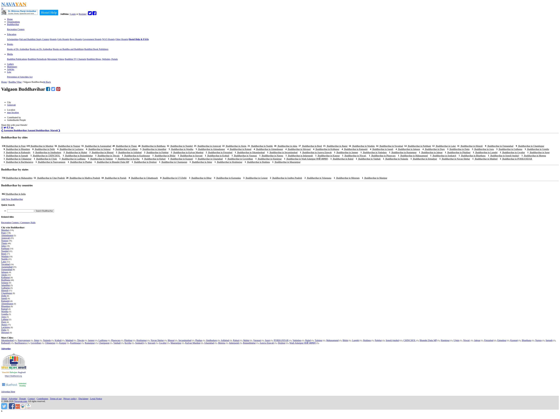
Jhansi (4, 324)
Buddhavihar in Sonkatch (443, 155)
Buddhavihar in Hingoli (470, 146)
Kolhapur (5, 277)
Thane (4, 243)
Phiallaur (128, 340)
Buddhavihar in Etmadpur (424, 159)
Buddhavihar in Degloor (144, 162)
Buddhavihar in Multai (75, 152)
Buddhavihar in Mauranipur (286, 162)
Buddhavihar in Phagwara (382, 155)
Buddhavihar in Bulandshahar (78, 155)
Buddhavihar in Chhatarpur (17, 159)
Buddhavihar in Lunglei (485, 152)
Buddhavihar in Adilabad (129, 152)
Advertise (6, 348)
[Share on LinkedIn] (12, 127)
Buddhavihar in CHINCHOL (45, 155)
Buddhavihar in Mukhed (484, 159)
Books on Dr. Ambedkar (41, 49)
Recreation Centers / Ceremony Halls (18, 222)
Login (73, 14)
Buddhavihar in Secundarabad (282, 152)
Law (9, 72)
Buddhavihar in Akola (234, 146)
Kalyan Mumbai (192, 343)
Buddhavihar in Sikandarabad (250, 152)
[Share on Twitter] (5, 127)
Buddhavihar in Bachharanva (18, 162)
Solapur (4, 282)
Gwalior (163, 343)
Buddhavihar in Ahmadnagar (210, 149)
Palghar (378, 340)
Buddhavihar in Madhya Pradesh (83, 178)
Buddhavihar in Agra (483, 149)
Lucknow (5, 327)
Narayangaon (24, 340)
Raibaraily (6, 343)
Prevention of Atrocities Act (20, 77)
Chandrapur (6, 293)
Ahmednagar (7, 303)
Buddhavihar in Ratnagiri (355, 149)
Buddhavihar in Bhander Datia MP (111, 162)
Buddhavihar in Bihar (200, 178)
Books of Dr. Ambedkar (18, 49)
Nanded (4, 251)
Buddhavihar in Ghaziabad (209, 159)
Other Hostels (121, 39)
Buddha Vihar (15, 82)
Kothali (58, 340)
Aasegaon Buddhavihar (14, 130)
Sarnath (549, 340)
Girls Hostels (63, 39)
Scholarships (13, 39)
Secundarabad (184, 340)
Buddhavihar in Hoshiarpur (228, 162)
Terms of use (56, 398)
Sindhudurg (211, 340)
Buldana (367, 340)
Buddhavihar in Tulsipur (100, 159)
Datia (3, 330)
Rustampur (90, 343)
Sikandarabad (7, 340)
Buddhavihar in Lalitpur (125, 149)
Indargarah (234, 343)
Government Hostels (92, 39)
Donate (22, 398)
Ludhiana (102, 340)
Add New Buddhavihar (12, 199)
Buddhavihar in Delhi (43, 149)
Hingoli (4, 290)
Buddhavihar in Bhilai (163, 155)
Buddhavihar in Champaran (173, 162)
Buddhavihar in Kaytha (127, 159)
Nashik (4, 259)
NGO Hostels (108, 39)
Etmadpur (501, 340)
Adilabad (225, 340)
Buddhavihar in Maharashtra (17, 178)
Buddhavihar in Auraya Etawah (316, 152)
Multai (246, 340)
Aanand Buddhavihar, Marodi (43, 130)
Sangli (4, 298)
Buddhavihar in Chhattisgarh (143, 178)
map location (13, 112)
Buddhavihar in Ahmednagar (268, 149)
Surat (267, 340)
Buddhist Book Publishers (96, 49)
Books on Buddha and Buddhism (68, 49)
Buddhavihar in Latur (444, 146)
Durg (3, 322)
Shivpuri (5, 332)
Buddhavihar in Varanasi (244, 155)
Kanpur (62, 343)
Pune (3, 233)
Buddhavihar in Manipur (374, 178)
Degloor (281, 343)
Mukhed (69, 340)
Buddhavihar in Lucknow (70, 149)
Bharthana (526, 340)
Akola (4, 275)
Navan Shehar (157, 340)
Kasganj (514, 340)
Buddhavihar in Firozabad (219, 152)
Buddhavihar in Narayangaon (50, 162)
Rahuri (236, 340)
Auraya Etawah (266, 343)
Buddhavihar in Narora (271, 155)
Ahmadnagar (7, 235)
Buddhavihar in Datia (458, 149)
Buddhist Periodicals (37, 59)
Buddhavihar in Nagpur (67, 146)
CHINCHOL (409, 340)
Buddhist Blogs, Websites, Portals (102, 59)
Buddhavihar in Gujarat (255, 178)
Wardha (4, 311)
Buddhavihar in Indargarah (299, 155)
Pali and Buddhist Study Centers (34, 39)
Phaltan (198, 340)
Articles (10, 69)
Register (82, 14)
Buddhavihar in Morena (534, 155)
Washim (5, 256)
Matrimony (12, 66)
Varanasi (257, 340)
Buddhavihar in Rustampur (402, 152)
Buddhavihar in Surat (538, 152)
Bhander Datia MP (428, 340)
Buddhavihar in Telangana (317, 178)
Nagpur (4, 240)
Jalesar (477, 340)
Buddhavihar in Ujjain (45, 159)
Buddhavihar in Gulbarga (509, 149)
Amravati (11, 105)
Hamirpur (445, 340)
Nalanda (47, 340)
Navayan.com (20, 401)
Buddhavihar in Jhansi (335, 146)
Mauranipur (175, 343)
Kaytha (128, 343)
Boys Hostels (76, 39)
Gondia (4, 314)
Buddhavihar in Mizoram (346, 178)
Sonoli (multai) (392, 340)
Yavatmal (5, 264)
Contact (31, 398)
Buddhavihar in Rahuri (154, 159)
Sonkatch (139, 343)
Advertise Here (8, 391)
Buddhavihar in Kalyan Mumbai (187, 152)
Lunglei (355, 340)
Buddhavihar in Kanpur (327, 155)
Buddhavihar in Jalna (285, 146)
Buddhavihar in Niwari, (354, 155)
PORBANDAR (281, 340)
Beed (3, 254)
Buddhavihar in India (14, 194)
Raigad (4, 309)
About (4, 398)
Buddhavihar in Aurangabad (96, 146)
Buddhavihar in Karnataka (227, 178)
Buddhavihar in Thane (124, 146)
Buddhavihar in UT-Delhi (173, 178)
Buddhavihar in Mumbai (39, 146)
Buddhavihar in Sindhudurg (47, 152)
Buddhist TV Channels (75, 59)
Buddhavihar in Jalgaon (408, 149)
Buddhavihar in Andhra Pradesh (286, 178)
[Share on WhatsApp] (2, 127)
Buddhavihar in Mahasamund (413, 155)
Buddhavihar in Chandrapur (530, 146)
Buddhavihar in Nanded (180, 146)
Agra (3, 316)
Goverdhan (36, 343)
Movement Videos (55, 59)
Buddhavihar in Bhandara (17, 149)
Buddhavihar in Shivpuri (298, 149)
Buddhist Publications (17, 59)
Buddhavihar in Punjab (113, 178)
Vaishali (117, 343)
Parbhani (5, 248)
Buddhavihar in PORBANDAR (516, 159)
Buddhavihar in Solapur (98, 149)
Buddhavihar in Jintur (201, 162)
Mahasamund (332, 340)
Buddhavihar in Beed (310, 146)
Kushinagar (75, 343)
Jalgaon (4, 272)
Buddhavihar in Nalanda (395, 159)
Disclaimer (83, 398)
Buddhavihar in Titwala (107, 155)
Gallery (10, 64)
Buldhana (5, 280)
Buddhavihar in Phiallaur (457, 152)
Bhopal (171, 340)
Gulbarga (5, 288)
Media (10, 54)
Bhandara (5, 306)
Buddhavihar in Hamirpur (268, 159)
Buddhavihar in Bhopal (101, 152)
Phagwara (115, 340)
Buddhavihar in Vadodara (373, 152)
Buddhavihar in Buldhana (152, 146)
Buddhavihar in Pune (14, 146)
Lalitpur (4, 319)
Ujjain (456, 340)
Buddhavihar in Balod (341, 159)
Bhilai (345, 340)
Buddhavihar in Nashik (260, 146)
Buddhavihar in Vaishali (368, 159)
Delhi (3, 295)
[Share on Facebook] (7, 127)
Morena (221, 343)
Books (10, 44)
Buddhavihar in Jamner (346, 152)
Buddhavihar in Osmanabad (499, 146)
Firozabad (488, 340)
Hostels (53, 39)
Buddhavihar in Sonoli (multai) (503, 155)
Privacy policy (70, 398)
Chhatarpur (50, 343)
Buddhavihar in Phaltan (80, 162)
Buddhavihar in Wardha (181, 149)
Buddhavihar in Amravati (207, 146)
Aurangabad (7, 267)
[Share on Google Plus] (9, 127)
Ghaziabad (209, 343)
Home (10, 19)
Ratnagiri (5, 301)
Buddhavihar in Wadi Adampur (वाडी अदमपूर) (306, 159)
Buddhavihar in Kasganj (180, 159)
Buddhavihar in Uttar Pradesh (49, 178)
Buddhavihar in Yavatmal (389, 146)
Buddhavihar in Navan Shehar (454, 159)
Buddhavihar (13, 24)
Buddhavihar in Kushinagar (136, 155)
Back (47, 82)
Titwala (80, 340)
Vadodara (297, 340)
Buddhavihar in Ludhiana (72, 159)
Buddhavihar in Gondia (537, 149)
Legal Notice (96, 398)
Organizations (13, 22)
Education (11, 34)
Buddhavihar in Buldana (257, 162)
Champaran (104, 343)
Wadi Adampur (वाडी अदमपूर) (302, 343)
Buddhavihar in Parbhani (417, 146)
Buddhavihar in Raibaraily (17, 152)
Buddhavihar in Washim (362, 146)
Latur (3, 261)
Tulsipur (318, 340)
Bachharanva (21, 343)
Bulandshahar (249, 343)
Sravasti (151, 343)
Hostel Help (49, 12)
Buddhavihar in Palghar (156, 152)
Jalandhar (5, 285)
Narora (538, 340)
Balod (308, 340)
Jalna (3, 246)
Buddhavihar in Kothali (217, 155)
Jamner (91, 340)
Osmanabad (6, 269)
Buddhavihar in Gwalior (512, 152)
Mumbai (5, 230)
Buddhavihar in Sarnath (16, 155)
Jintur (36, 340)
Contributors (42, 398)
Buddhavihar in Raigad (239, 149)
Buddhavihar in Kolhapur (326, 149)
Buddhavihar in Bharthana (472, 155)
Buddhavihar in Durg (433, 149)
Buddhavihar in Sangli (381, 149)
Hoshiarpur (141, 340)
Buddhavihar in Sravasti (190, 155)
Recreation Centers (15, 29)
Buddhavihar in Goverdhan (239, 159)
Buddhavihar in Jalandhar (153, 149)
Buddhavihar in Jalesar (430, 152)
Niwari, (466, 340)
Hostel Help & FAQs (139, 39)
